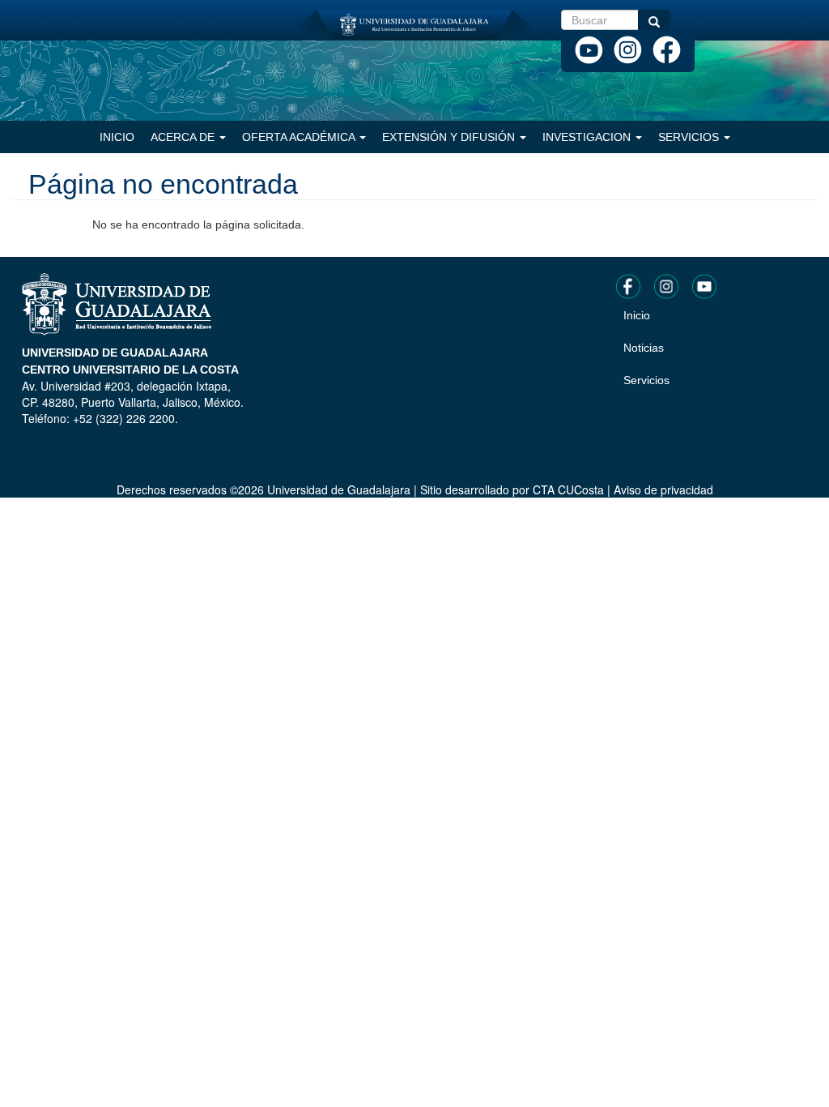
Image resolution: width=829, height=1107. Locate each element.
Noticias (643, 347)
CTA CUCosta (568, 489)
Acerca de (184, 136)
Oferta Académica (300, 136)
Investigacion (588, 136)
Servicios (690, 136)
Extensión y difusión (450, 136)
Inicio (117, 136)
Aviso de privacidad (663, 489)
